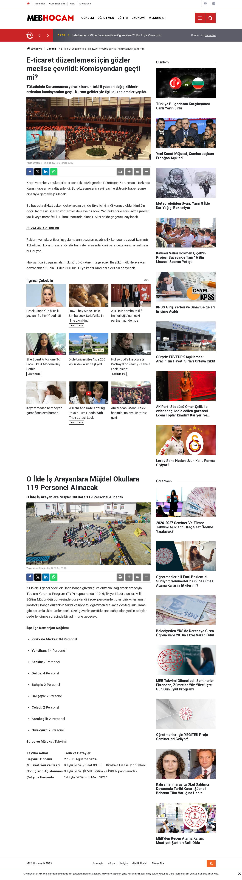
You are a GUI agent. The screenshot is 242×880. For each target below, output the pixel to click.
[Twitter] (37, 171)
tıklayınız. (214, 873)
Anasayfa (36, 48)
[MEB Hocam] (50, 17)
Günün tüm (203, 35)
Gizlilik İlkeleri (139, 863)
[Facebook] (29, 171)
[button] (129, 171)
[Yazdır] (120, 171)
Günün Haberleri (57, 3)
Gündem (87, 18)
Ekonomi (138, 18)
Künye (111, 863)
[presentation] (39, 35)
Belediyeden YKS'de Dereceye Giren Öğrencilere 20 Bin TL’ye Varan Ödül (116, 35)
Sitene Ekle (85, 3)
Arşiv (72, 3)
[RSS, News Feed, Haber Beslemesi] (211, 863)
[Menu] (200, 18)
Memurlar (157, 18)
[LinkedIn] (45, 171)
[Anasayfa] (28, 3)
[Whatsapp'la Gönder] (53, 171)
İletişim (123, 863)
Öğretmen (105, 18)
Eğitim (123, 18)
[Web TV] (205, 3)
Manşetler (40, 3)
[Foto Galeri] (214, 3)
